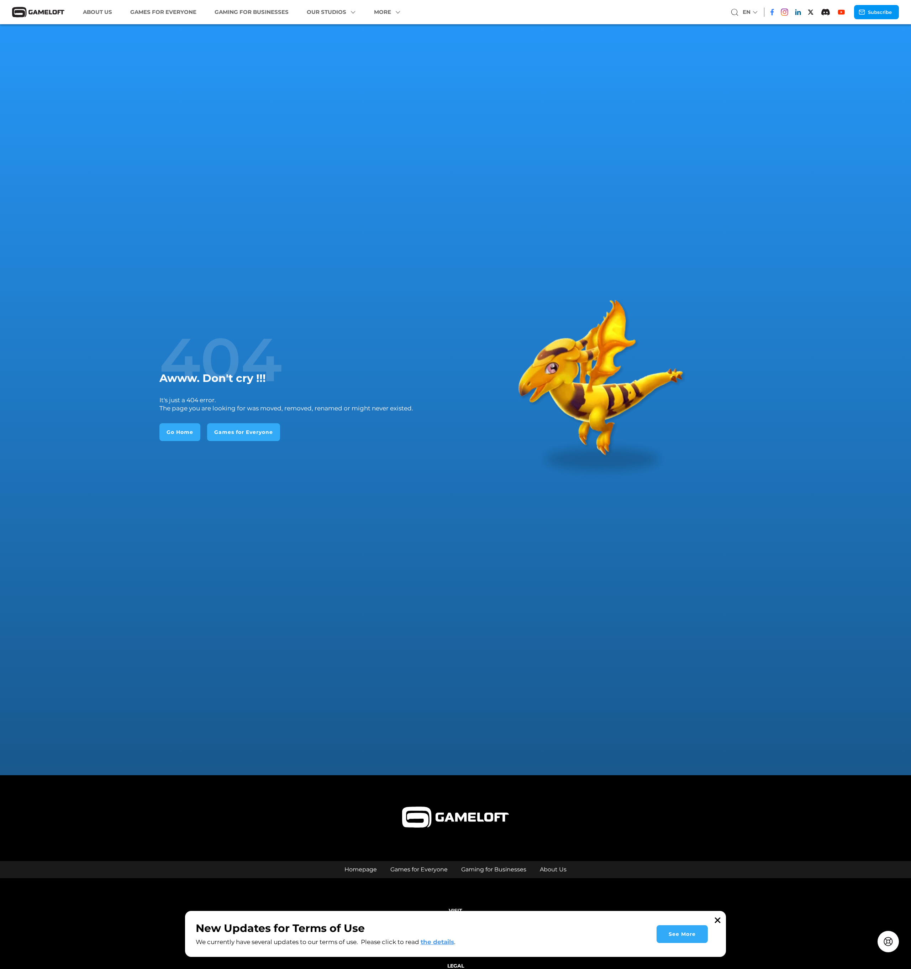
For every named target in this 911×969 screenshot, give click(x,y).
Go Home (180, 432)
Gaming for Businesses (252, 12)
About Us (97, 12)
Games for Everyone (163, 12)
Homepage (360, 869)
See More (682, 934)
